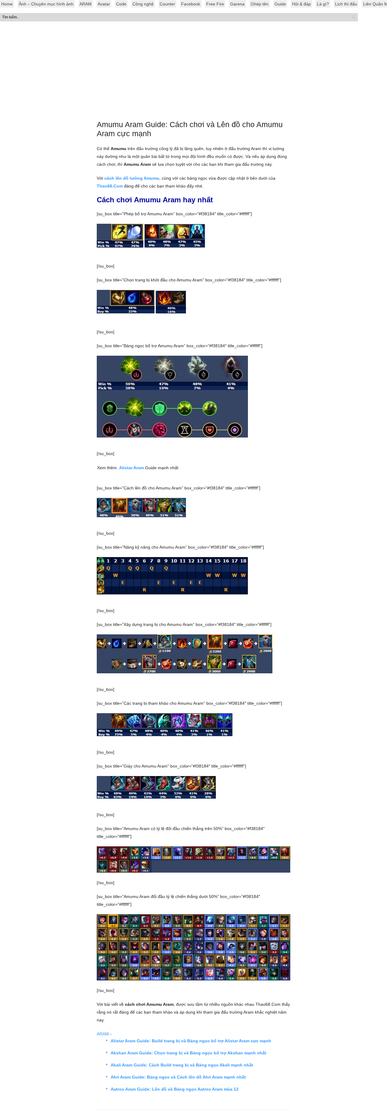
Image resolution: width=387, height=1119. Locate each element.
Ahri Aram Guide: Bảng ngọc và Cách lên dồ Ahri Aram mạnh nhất (178, 1077)
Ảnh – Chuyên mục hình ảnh (46, 4)
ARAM (86, 4)
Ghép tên (259, 4)
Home (7, 4)
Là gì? (323, 4)
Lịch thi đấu (346, 4)
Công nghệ (143, 4)
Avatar (104, 4)
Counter (167, 4)
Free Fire (215, 4)
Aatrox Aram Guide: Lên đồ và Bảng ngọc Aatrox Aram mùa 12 (175, 1089)
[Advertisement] (193, 72)
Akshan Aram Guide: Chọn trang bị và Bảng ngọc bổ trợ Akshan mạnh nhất (188, 1052)
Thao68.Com (110, 186)
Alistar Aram (131, 467)
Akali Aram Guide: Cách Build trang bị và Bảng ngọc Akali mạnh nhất (182, 1065)
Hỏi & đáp (301, 4)
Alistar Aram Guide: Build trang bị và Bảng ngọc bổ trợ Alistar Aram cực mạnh (191, 1040)
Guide (280, 4)
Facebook (190, 4)
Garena (237, 4)
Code (121, 4)
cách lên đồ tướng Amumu (131, 178)
